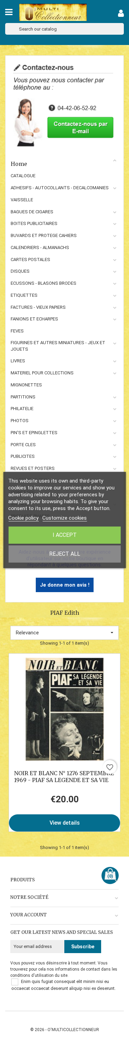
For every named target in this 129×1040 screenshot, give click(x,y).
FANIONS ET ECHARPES (34, 318)
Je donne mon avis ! (64, 585)
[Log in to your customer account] (121, 14)
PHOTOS (20, 420)
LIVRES (18, 360)
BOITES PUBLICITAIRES (34, 223)
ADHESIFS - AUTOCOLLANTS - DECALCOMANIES (60, 187)
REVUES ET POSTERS (33, 468)
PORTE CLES (23, 444)
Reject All (64, 554)
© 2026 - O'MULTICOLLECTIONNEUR (64, 1029)
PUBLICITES (23, 456)
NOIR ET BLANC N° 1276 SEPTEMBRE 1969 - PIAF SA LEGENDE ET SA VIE (64, 776)
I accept (65, 535)
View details (65, 822)
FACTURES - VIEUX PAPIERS (38, 307)
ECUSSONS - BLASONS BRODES (43, 283)
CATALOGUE (23, 175)
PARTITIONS (23, 396)
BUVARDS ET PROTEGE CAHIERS (44, 235)
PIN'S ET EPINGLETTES (34, 432)
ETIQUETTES (24, 295)
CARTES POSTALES (30, 259)
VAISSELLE (22, 199)
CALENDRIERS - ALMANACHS (40, 247)
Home (19, 163)
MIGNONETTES (26, 384)
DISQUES (20, 271)
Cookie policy (23, 518)
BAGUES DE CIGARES (32, 211)
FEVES (17, 331)
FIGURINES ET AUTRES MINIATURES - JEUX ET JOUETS (58, 346)
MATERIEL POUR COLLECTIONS (42, 372)
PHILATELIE (22, 408)
